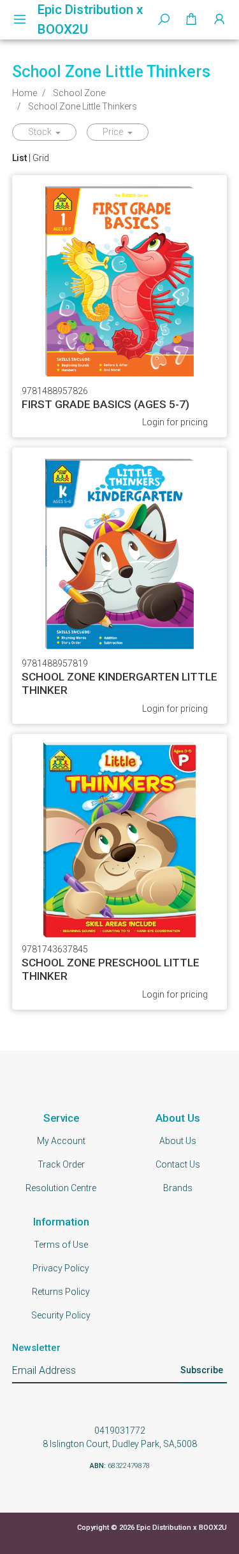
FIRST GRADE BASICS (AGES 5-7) (105, 404)
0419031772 (119, 1430)
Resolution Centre (60, 1188)
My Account (61, 1141)
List (19, 158)
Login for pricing (175, 422)
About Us (177, 1141)
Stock (41, 132)
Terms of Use (61, 1245)
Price (114, 132)
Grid (41, 158)
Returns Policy (61, 1292)
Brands (177, 1188)
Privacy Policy (61, 1268)
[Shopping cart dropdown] (191, 19)
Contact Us (178, 1164)
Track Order (61, 1164)
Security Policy (61, 1315)
